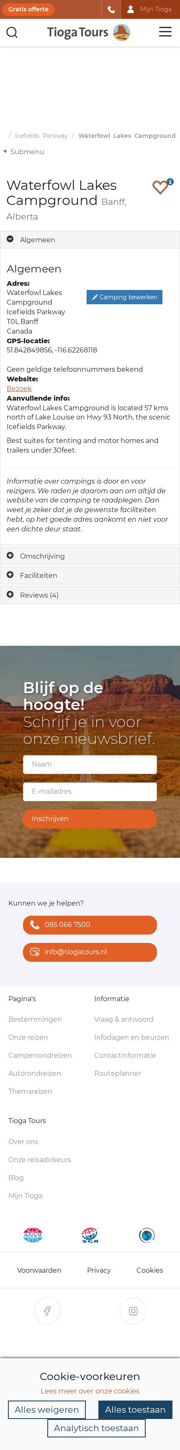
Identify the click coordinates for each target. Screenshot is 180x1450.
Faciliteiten (38, 576)
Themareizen (30, 1091)
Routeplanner (117, 1073)
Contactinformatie (125, 1055)
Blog (16, 1178)
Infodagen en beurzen (131, 1037)
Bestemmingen (35, 1019)
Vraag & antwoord (124, 1019)
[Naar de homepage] (89, 32)
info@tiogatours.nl (76, 952)
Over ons (23, 1142)
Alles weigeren (47, 1409)
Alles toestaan (135, 1409)
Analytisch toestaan (96, 1428)
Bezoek (19, 389)
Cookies (149, 1270)
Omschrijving (42, 556)
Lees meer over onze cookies (90, 1391)
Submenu (27, 152)
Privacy (99, 1270)
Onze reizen (28, 1037)
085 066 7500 (67, 925)
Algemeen (37, 240)
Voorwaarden (39, 1270)
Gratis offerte (28, 9)
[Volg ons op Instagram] (133, 1311)
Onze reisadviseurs (39, 1160)
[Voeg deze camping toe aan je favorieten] (160, 187)
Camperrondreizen (40, 1055)
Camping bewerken (127, 297)
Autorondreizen (34, 1073)
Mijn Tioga (25, 1196)
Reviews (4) (39, 595)
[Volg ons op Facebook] (47, 1311)
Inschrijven (50, 819)
